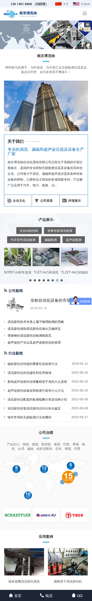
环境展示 (74, 200)
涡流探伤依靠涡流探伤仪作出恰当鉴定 (34, 408)
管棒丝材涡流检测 (59, 230)
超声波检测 (74, 239)
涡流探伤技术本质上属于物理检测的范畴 (36, 321)
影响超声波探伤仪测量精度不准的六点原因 (37, 381)
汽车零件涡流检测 (23, 239)
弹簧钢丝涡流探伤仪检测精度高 (29, 335)
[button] (30, 280)
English (85, 4)
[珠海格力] (46, 514)
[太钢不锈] (74, 514)
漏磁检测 (50, 239)
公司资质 (45, 200)
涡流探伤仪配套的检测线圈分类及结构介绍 (37, 399)
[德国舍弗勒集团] (17, 514)
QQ (79, 595)
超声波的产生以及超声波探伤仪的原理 (34, 342)
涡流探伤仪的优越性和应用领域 (29, 372)
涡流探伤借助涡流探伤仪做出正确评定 (34, 328)
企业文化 (18, 200)
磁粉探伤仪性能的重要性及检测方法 (33, 363)
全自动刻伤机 (29, 230)
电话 (48, 595)
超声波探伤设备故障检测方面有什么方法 (36, 390)
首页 (17, 595)
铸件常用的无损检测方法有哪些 (29, 417)
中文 (66, 4)
